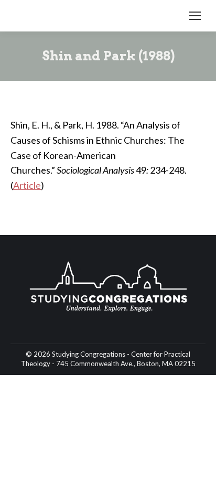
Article (27, 185)
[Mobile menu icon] (195, 15)
